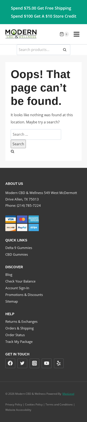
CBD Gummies (16, 254)
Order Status (15, 335)
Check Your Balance (20, 281)
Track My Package (19, 341)
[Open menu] (76, 34)
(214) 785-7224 (29, 205)
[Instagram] (34, 363)
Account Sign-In (17, 288)
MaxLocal (68, 394)
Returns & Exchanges (21, 321)
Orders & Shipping (19, 328)
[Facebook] (10, 363)
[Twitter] (22, 363)
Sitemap (11, 301)
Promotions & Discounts (24, 294)
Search (66, 49)
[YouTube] (47, 363)
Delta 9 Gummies (18, 247)
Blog (8, 274)
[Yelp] (59, 363)
